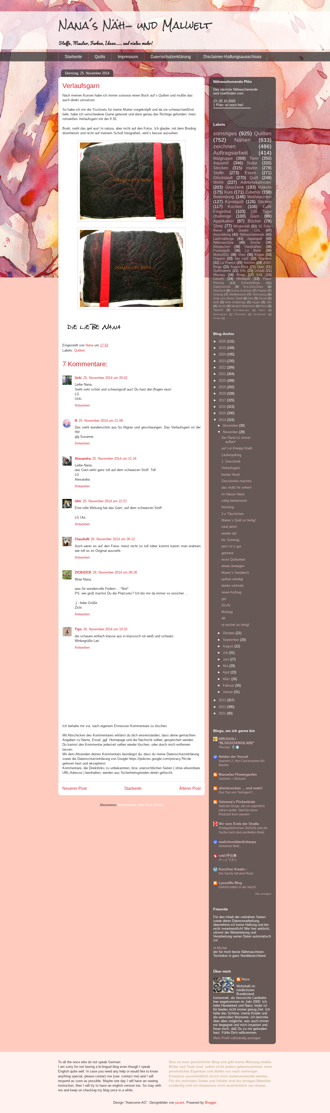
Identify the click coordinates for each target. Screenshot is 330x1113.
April (226, 672)
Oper (260, 267)
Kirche (255, 242)
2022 (223, 367)
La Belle (253, 250)
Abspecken (221, 247)
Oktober (229, 633)
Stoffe (218, 173)
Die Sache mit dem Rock (236, 873)
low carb (241, 258)
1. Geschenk (231, 461)
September (231, 640)
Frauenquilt (221, 250)
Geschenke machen (236, 481)
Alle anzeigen (263, 893)
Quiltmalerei (222, 271)
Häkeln (264, 187)
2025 (223, 348)
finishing (227, 507)
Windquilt (243, 279)
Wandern (264, 258)
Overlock (219, 290)
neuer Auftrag (231, 592)
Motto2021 (221, 255)
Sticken (264, 202)
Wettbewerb (237, 294)
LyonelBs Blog (230, 883)
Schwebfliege (250, 282)
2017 (223, 400)
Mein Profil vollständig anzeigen (237, 1038)
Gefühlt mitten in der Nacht (237, 887)
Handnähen (253, 247)
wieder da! (229, 533)
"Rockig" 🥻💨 (229, 747)
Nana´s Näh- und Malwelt (134, 25)
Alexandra (83, 458)
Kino (263, 306)
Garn (254, 216)
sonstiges (225, 133)
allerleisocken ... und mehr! (240, 788)
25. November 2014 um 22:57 (105, 501)
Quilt (254, 178)
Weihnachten (259, 197)
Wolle (218, 182)
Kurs (228, 192)
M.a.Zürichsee (253, 286)
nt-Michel (220, 948)
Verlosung (259, 294)
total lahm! (229, 527)
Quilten (79, 350)
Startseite (73, 56)
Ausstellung (222, 234)
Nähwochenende (252, 234)
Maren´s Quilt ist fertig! (238, 520)
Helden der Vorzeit (233, 757)
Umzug (218, 294)
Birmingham (220, 314)
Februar (229, 685)
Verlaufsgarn (230, 468)
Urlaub (259, 271)
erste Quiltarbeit (233, 559)
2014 (223, 420)
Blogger (210, 1102)
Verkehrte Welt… (230, 846)
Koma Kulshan (241, 290)
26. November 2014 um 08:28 (115, 572)
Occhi (222, 306)
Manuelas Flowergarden (238, 774)
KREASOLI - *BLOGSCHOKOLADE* (236, 741)
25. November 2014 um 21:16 (114, 458)
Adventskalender (256, 182)
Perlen (217, 318)
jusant (179, 1102)
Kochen (235, 206)
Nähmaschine (223, 242)
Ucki (78, 378)
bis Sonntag (230, 540)
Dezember (231, 425)
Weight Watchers (243, 306)
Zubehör (253, 192)
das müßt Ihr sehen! (236, 487)
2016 (223, 407)
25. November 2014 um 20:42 (105, 378)
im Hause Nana (232, 494)
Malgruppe (223, 158)
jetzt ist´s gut (231, 546)
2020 (223, 381)
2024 (223, 354)
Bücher (254, 221)
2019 (223, 387)
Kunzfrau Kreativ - (233, 869)
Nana (246, 979)
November (231, 432)
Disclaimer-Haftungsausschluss (232, 56)
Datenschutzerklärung (171, 56)
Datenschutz (222, 286)
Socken (249, 263)
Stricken (220, 168)
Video (261, 310)
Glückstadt (223, 178)
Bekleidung (223, 197)
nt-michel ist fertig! (235, 625)
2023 (223, 361)
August (228, 646)
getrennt (227, 553)
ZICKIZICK (83, 572)
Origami (219, 258)
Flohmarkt (240, 314)
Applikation (223, 221)
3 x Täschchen (232, 514)
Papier (262, 290)
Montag (227, 612)
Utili (78, 501)
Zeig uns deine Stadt (228, 298)
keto (216, 302)
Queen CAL (249, 230)
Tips (78, 629)
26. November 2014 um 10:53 (105, 629)
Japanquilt (254, 239)
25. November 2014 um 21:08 (101, 421)
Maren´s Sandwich (235, 573)
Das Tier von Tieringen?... (237, 792)
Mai (226, 666)
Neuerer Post (74, 788)
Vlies (241, 255)
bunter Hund (230, 474)
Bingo (240, 275)
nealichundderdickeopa (237, 842)
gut (223, 599)
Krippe (259, 255)
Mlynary (219, 275)
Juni (226, 659)
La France (227, 263)
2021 (223, 374)
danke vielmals (232, 585)
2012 (223, 707)
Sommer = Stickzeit (232, 779)
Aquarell (221, 163)
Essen (250, 173)
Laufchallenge (223, 239)
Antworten (82, 405)
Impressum (128, 56)
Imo (250, 298)
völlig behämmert (234, 501)
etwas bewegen (232, 566)
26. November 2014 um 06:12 (113, 539)
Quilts (100, 56)
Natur (252, 163)
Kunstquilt (234, 202)
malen (252, 168)
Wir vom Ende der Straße (239, 824)
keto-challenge (235, 302)
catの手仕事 (228, 855)
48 (223, 618)
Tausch (218, 310)
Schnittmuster (241, 310)
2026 (223, 341)
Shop (218, 226)
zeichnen (224, 146)
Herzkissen (259, 314)
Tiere (254, 158)
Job (268, 302)
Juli (226, 653)
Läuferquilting (231, 455)
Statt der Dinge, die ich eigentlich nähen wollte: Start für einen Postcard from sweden (242, 810)
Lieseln (218, 279)
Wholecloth (241, 226)
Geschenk (234, 187)
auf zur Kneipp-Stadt (236, 448)
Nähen (242, 140)
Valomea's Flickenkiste (237, 802)
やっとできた (228, 860)
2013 (223, 700)
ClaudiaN (82, 539)
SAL (243, 271)
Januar (228, 692)
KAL (260, 275)
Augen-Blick (239, 267)
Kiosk (263, 298)
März (227, 679)
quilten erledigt (232, 579)
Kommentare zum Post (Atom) (140, 805)
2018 (223, 393)
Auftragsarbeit (230, 153)
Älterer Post (190, 788)
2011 (223, 713)
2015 (223, 413)
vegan (256, 302)
